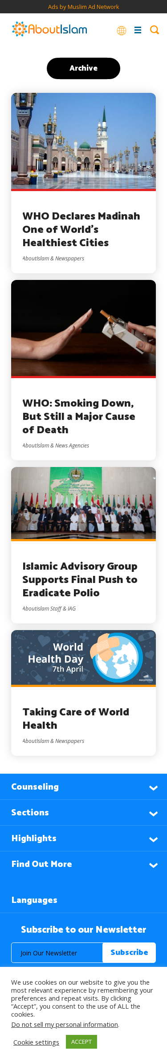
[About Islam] (49, 29)
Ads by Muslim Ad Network (83, 7)
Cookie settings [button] (36, 1042)
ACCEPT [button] (81, 1042)
